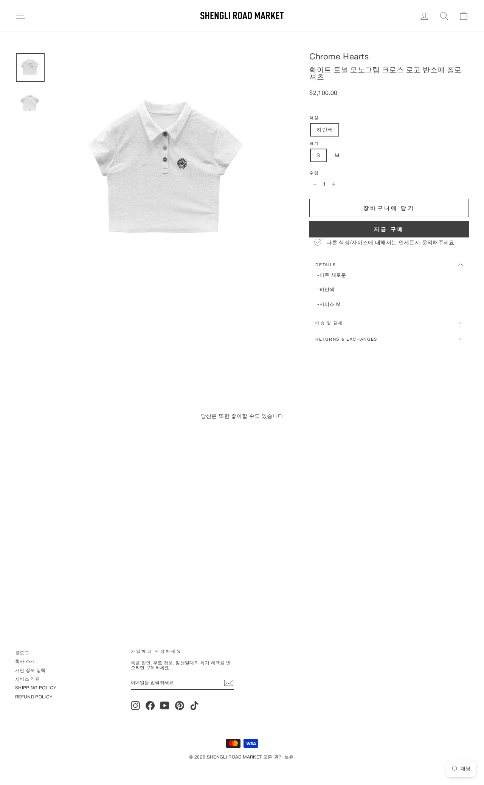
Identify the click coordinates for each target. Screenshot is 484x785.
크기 (314, 143)
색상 (314, 117)
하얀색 (324, 129)
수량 (314, 173)
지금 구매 (389, 229)
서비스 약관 (27, 679)
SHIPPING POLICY (35, 687)
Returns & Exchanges (346, 339)
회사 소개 (25, 661)
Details (325, 264)
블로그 (22, 652)
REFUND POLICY (34, 697)
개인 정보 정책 (30, 670)
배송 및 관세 (329, 322)
